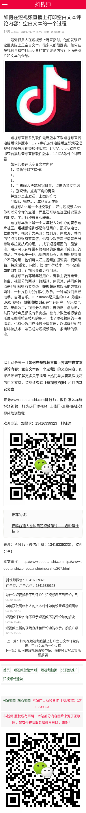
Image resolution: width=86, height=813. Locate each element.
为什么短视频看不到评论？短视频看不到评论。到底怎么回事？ (44, 595)
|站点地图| (24, 700)
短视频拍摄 (56, 383)
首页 (6, 670)
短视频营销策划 (25, 670)
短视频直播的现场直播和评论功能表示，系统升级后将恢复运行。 (44, 628)
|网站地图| (9, 700)
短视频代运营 (13, 679)
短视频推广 (69, 670)
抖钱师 (43, 4)
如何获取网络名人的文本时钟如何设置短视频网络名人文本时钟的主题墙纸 (44, 606)
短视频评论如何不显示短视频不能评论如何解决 (40, 617)
